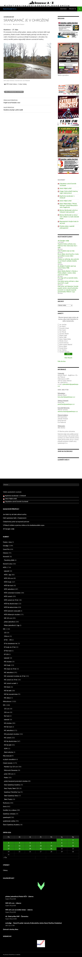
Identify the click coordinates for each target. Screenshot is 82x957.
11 (19, 846)
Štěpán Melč (63, 335)
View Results (68, 358)
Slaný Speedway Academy (12, 785)
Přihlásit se (72, 8)
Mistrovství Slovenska (10, 770)
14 (51, 846)
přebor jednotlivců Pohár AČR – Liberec (19, 896)
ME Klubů (7, 687)
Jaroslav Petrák (64, 333)
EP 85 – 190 (8, 640)
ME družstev (8, 661)
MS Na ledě (7, 745)
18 (19, 849)
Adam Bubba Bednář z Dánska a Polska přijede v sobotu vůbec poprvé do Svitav (68, 273)
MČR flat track (8, 585)
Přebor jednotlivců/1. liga (11, 625)
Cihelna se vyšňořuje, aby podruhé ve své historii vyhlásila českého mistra (68, 261)
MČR (4, 567)
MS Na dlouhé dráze (10, 741)
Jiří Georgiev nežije (63, 241)
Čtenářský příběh (9, 560)
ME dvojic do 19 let (10, 669)
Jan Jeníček (62, 324)
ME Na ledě (7, 690)
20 (41, 849)
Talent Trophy (8, 799)
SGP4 (5, 748)
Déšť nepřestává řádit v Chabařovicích (14, 518)
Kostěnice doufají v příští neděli (13, 109)
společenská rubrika (9, 821)
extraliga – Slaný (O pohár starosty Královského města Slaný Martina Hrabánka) (33, 923)
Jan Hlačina (62, 350)
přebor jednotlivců (9, 622)
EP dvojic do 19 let (10, 647)
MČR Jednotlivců (9, 589)
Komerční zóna (7, 564)
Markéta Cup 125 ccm (11, 767)
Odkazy (5, 870)
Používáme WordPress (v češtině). (11, 954)
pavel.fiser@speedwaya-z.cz (66, 404)
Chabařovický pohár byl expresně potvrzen (16, 521)
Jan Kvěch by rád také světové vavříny (14, 514)
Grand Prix (6, 549)
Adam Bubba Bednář (65, 344)
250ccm (6, 636)
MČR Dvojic (7, 582)
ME (4, 629)
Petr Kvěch (62, 330)
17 (8, 849)
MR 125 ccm (8, 618)
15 (62, 846)
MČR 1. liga (7, 575)
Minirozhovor (7, 701)
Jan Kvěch (62, 326)
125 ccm (6, 709)
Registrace (63, 8)
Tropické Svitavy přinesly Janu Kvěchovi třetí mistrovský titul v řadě (67, 245)
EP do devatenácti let (10, 643)
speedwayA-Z (7, 817)
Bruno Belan (63, 346)
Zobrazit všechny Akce (10, 929)
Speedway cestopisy (9, 814)
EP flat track (8, 651)
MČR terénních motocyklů (12, 611)
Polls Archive (62, 361)
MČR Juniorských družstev (12, 593)
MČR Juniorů (8, 596)
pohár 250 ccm (8, 774)
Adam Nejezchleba (65, 339)
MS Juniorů (7, 738)
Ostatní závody (9, 17)
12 (30, 846)
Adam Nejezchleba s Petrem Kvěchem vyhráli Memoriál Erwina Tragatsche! (69, 205)
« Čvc (5, 857)
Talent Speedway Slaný (11, 795)
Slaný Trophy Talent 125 (11, 788)
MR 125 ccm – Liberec (13, 903)
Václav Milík (62, 337)
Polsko (6, 777)
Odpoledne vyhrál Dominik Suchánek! (16, 498)
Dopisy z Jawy (7, 542)
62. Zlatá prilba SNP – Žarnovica (16, 916)
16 (73, 846)
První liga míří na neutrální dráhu (68, 278)
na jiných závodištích (9, 759)
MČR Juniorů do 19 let (11, 600)
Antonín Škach (19, 24)
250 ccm (6, 712)
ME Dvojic (7, 665)
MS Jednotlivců (9, 730)
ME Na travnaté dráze (11, 694)
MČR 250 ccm (8, 578)
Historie (5, 553)
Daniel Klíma (63, 348)
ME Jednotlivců (9, 672)
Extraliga (5, 546)
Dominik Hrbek (64, 328)
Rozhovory (6, 803)
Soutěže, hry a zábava (9, 810)
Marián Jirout (63, 341)
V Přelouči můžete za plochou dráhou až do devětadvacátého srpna (23, 525)
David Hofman (63, 343)
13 (41, 846)
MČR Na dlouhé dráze (11, 603)
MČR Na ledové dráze (10, 607)
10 (8, 846)
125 (5, 632)
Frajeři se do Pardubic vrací (12, 101)
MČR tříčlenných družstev (12, 614)
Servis (5, 806)
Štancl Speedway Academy (11, 824)
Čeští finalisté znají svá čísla (66, 251)
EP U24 (6, 654)
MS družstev (8, 723)
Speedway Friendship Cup (12, 792)
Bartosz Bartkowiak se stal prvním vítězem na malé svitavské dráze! (69, 216)
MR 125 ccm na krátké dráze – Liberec (19, 910)
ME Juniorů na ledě (10, 683)
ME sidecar (7, 698)
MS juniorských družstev (11, 734)
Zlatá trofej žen (8, 752)
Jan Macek (62, 332)
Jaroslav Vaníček (64, 352)
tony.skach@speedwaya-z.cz (66, 397)
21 (51, 849)
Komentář (6, 556)
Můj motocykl (7, 756)
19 (30, 849)
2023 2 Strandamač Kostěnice (14, 91)
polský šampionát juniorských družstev (16, 781)
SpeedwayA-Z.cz (9, 9)
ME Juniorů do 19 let (10, 680)
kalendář (6, 571)
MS (4, 705)
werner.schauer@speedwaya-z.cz (68, 411)
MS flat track (8, 727)
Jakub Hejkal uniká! (66, 188)
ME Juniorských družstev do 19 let (14, 676)
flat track (7, 716)
